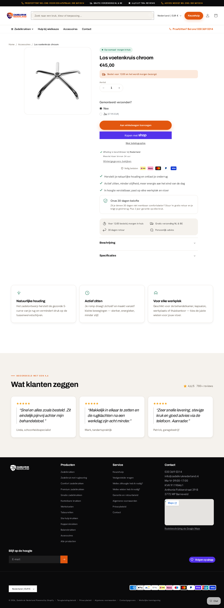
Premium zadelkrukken (72, 489)
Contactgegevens (128, 600)
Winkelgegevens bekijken (117, 161)
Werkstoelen (67, 506)
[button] (215, 15)
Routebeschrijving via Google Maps (182, 528)
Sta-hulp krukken (69, 518)
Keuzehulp (194, 15)
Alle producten (68, 541)
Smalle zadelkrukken (71, 495)
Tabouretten (67, 512)
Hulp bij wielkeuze (48, 29)
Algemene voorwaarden (125, 500)
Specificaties (108, 255)
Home (12, 44)
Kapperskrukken (69, 524)
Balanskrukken (68, 529)
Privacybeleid (119, 506)
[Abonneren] (64, 559)
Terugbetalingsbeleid (66, 600)
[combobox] (92, 16)
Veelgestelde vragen (123, 477)
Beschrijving (107, 242)
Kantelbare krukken (71, 500)
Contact (86, 29)
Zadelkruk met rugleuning (74, 477)
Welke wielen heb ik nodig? (126, 489)
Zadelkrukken (22, 29)
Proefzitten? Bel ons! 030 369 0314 (193, 29)
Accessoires (70, 29)
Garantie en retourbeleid (125, 495)
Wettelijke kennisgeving (149, 600)
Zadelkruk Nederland (26, 600)
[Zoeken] (150, 15)
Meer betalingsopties (136, 143)
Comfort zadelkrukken (72, 483)
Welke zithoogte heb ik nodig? (128, 483)
